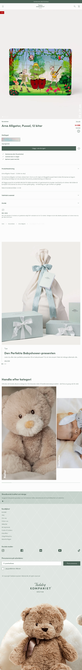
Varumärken (11, 224)
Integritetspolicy (7, 536)
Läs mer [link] (7, 361)
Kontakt (4, 512)
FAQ (3, 515)
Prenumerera (72, 563)
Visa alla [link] (78, 121)
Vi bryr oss (5, 521)
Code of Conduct (7, 530)
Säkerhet (4, 524)
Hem (3, 224)
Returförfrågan (6, 539)
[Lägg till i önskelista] (79, 148)
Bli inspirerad (6, 527)
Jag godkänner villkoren (13, 569)
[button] (3, 6)
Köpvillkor (5, 533)
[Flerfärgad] (11, 139)
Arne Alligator (22, 224)
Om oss (4, 518)
